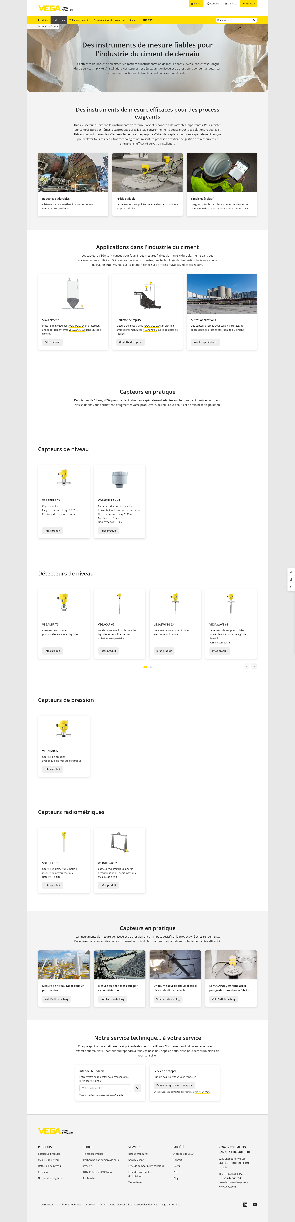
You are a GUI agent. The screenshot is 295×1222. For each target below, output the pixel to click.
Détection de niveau (49, 1166)
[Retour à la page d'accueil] (55, 1131)
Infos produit (52, 530)
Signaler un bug (171, 1204)
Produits (43, 20)
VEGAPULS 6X (76, 325)
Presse (177, 1172)
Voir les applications (205, 342)
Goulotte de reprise (130, 342)
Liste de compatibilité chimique (146, 1166)
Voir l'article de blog (56, 999)
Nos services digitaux (50, 1178)
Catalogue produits (49, 1153)
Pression (43, 1172)
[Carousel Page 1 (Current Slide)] (145, 667)
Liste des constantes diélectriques (140, 1174)
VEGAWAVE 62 (77, 329)
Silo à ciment (52, 342)
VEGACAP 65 (150, 329)
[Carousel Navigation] (250, 666)
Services (134, 1147)
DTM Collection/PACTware (98, 1172)
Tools (87, 1147)
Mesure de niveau (48, 1160)
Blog (175, 1178)
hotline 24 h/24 (202, 1091)
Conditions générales (69, 1204)
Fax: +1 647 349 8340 (230, 1178)
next (254, 666)
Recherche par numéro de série (101, 1160)
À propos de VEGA (183, 1153)
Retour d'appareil (138, 1153)
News (176, 1166)
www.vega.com (227, 1186)
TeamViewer (135, 1182)
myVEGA (88, 1166)
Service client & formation (109, 20)
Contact (177, 1160)
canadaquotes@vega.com (233, 1182)
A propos (90, 1204)
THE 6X (147, 20)
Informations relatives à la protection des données (129, 1204)
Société (133, 20)
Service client (136, 1160)
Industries (59, 20)
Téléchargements (79, 20)
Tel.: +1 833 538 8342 (231, 1173)
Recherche (89, 1178)
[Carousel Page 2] (151, 667)
